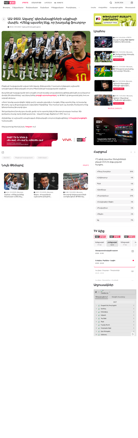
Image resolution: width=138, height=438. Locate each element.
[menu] (65, 2)
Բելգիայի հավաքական (24, 158)
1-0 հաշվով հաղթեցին (77, 118)
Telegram (28, 127)
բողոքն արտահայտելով (46, 95)
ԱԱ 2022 (6, 158)
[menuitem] (24, 2)
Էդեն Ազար (42, 158)
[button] (132, 3)
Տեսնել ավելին (115, 108)
